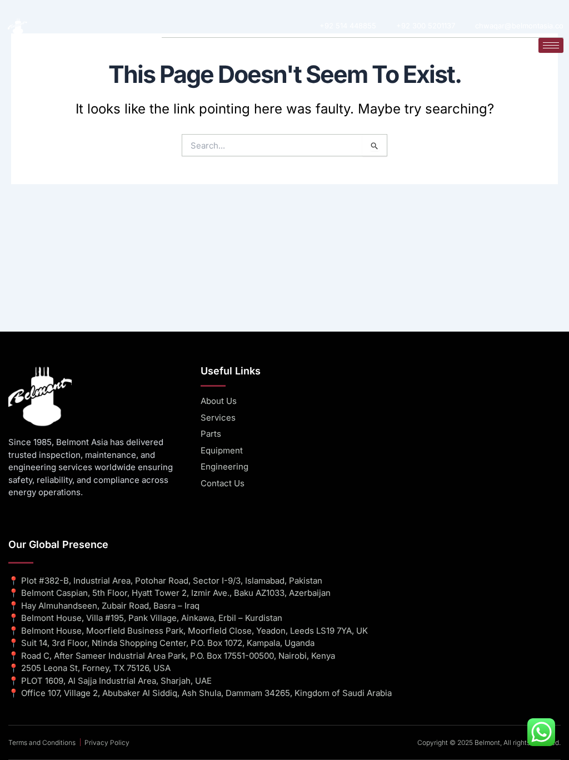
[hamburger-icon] (550, 45)
